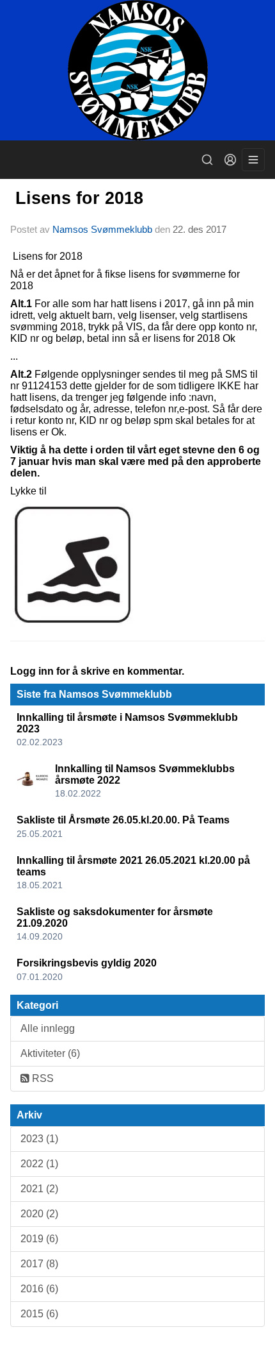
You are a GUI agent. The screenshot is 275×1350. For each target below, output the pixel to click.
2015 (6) (39, 1313)
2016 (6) (39, 1288)
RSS (41, 1078)
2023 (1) (39, 1138)
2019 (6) (39, 1238)
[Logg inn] (230, 159)
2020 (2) (39, 1213)
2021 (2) (39, 1188)
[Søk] (207, 159)
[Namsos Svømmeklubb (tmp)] (137, 70)
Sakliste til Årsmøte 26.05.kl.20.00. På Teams (123, 819)
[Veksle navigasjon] (253, 159)
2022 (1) (39, 1163)
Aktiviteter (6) (50, 1053)
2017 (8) (39, 1263)
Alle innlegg (47, 1028)
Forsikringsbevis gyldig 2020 (87, 963)
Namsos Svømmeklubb (102, 229)
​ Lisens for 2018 (76, 198)
